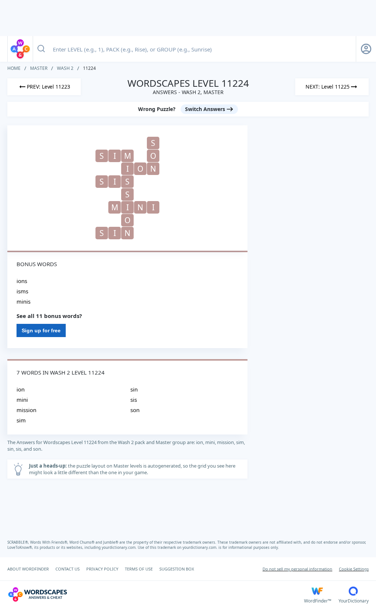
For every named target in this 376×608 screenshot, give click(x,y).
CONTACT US (67, 569)
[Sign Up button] (366, 49)
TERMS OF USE (139, 569)
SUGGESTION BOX (176, 569)
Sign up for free (41, 330)
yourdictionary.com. (120, 547)
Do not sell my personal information (297, 569)
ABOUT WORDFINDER (28, 569)
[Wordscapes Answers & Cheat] (20, 49)
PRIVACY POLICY (102, 569)
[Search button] (41, 49)
